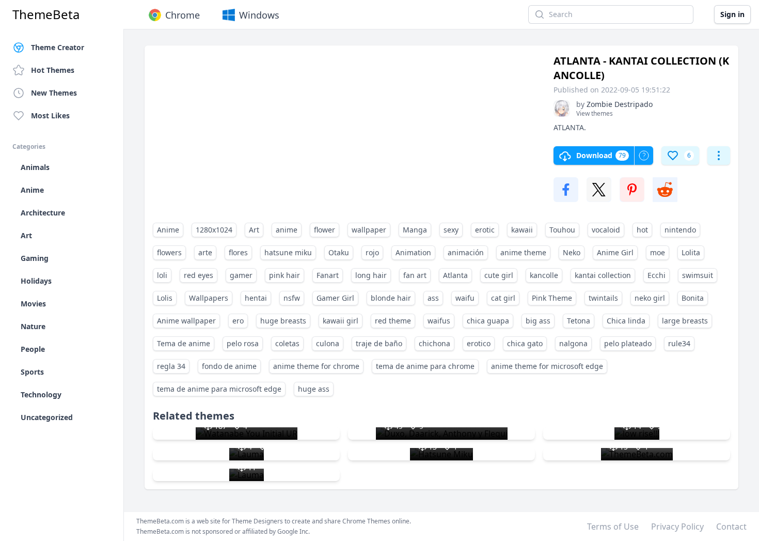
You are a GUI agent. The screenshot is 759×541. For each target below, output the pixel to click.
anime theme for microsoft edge (547, 366)
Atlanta (455, 275)
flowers (169, 252)
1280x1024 (214, 230)
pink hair (284, 275)
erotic (485, 230)
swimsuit (697, 275)
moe (657, 252)
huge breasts (283, 321)
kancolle (544, 275)
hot (642, 230)
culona (327, 343)
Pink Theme (552, 298)
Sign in (732, 14)
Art (254, 230)
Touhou (562, 230)
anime (286, 230)
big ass (538, 321)
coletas (287, 343)
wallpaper (369, 230)
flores (238, 252)
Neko (571, 252)
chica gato (525, 343)
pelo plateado (628, 343)
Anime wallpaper (186, 321)
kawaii (522, 230)
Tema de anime (183, 343)
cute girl (498, 275)
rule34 (679, 343)
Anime (168, 230)
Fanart (328, 275)
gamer (241, 275)
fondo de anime (229, 366)
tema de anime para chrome (425, 366)
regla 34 (171, 366)
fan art (414, 275)
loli (162, 275)
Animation (413, 252)
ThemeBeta (46, 14)
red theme (393, 321)
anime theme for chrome (316, 366)
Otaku (338, 252)
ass (433, 298)
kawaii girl (340, 321)
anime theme (523, 252)
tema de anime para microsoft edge (219, 389)
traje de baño (379, 343)
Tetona (578, 321)
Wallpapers (208, 298)
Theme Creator (57, 47)
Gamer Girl (335, 298)
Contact (731, 526)
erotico (479, 343)
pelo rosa (243, 343)
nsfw (291, 298)
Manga (415, 230)
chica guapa (488, 321)
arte (205, 252)
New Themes (54, 93)
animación (466, 252)
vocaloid (606, 230)
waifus (439, 321)
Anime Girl (615, 252)
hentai (256, 298)
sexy (451, 230)
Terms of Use (613, 526)
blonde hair (391, 298)
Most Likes (50, 115)
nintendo (680, 230)
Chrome (182, 15)
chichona (434, 343)
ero (238, 321)
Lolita (691, 252)
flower (324, 230)
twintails (603, 298)
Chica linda (626, 321)
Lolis (164, 298)
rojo (372, 252)
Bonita (693, 298)
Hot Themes (52, 70)
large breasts (685, 321)
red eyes (198, 275)
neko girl (650, 298)
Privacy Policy (677, 526)
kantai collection (603, 275)
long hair (371, 275)
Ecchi (656, 275)
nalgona (573, 343)
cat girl (503, 298)
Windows (259, 15)
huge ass (313, 389)
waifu (465, 298)
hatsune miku (288, 252)
